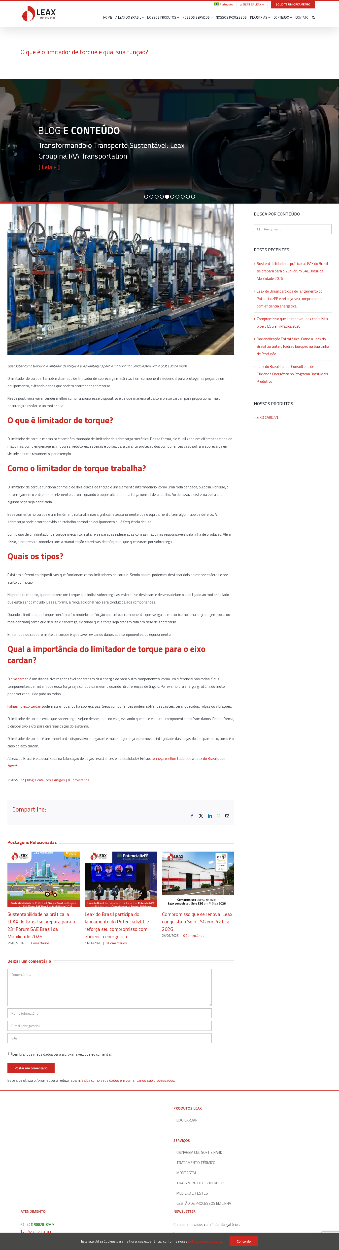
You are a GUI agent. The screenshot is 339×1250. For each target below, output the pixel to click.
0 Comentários (78, 779)
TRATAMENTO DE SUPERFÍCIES (201, 1183)
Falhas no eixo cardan (24, 706)
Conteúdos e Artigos (50, 779)
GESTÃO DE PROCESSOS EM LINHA (203, 1203)
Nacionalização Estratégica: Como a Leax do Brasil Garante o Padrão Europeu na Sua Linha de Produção (293, 346)
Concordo (244, 1241)
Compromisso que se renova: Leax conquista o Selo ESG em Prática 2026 (197, 921)
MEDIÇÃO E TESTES (192, 1193)
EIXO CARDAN (267, 417)
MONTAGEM (186, 1172)
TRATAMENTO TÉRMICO (195, 1162)
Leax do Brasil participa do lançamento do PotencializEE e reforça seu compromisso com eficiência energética (117, 925)
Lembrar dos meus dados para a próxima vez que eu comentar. (62, 1054)
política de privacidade (204, 1241)
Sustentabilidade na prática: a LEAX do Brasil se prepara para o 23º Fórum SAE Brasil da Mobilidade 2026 (41, 925)
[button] (313, 17)
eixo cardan (20, 679)
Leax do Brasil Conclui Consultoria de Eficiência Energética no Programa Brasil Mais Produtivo (292, 374)
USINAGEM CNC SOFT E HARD (199, 1152)
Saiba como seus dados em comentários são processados (127, 1080)
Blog (30, 779)
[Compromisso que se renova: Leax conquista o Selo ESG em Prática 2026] (198, 854)
